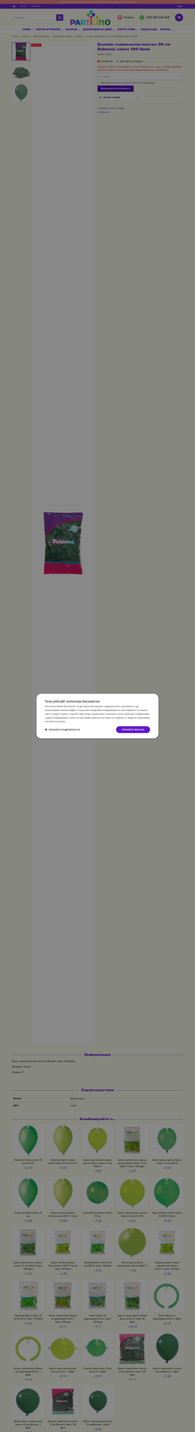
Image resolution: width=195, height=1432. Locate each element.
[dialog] (97, 716)
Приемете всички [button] (133, 729)
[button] (62, 729)
